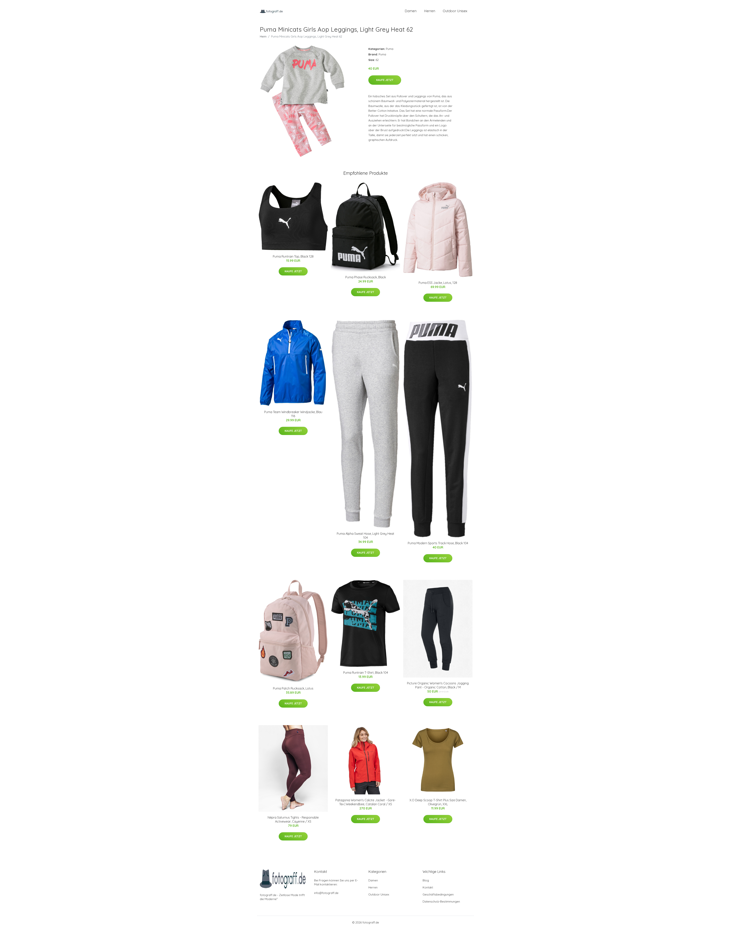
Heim (263, 36)
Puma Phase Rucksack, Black (365, 277)
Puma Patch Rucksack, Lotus (293, 688)
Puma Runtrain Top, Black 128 (293, 256)
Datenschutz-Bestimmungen (441, 901)
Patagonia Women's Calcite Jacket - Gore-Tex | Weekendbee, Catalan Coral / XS (365, 802)
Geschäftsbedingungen (438, 894)
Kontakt (428, 887)
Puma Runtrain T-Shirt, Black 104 (365, 672)
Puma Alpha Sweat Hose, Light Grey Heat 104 (365, 536)
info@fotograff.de (326, 893)
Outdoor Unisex (455, 11)
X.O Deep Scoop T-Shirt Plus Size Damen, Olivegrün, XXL (437, 802)
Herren (429, 11)
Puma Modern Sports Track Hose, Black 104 (438, 543)
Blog (426, 880)
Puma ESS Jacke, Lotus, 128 (438, 283)
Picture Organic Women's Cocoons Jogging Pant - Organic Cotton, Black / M (438, 685)
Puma (389, 49)
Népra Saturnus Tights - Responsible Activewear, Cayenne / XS (293, 819)
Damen (411, 11)
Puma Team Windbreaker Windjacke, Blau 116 (293, 414)
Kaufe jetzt (384, 80)
